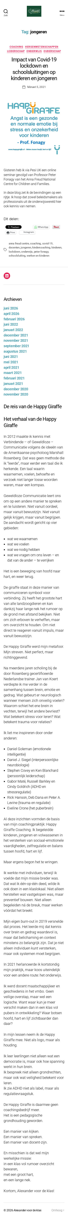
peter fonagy (41, 251)
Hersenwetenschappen (41, 46)
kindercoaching (41, 247)
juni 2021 (11, 357)
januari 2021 (13, 384)
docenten (14, 247)
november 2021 (16, 340)
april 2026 (11, 314)
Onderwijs (34, 51)
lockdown (14, 251)
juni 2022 (11, 324)
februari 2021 (14, 378)
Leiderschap (16, 51)
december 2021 (16, 335)
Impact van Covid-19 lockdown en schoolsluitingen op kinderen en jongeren (34, 68)
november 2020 (16, 394)
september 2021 (16, 346)
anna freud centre (19, 243)
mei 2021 (11, 362)
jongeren (26, 247)
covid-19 (47, 243)
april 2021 (11, 367)
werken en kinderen (38, 255)
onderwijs (27, 251)
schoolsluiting (17, 255)
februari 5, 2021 (36, 87)
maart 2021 (13, 373)
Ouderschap (52, 51)
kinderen (56, 247)
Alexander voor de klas (27, 1210)
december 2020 (16, 389)
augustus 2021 (15, 351)
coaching (35, 243)
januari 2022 (13, 330)
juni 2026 (11, 308)
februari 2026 (14, 319)
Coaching (16, 46)
